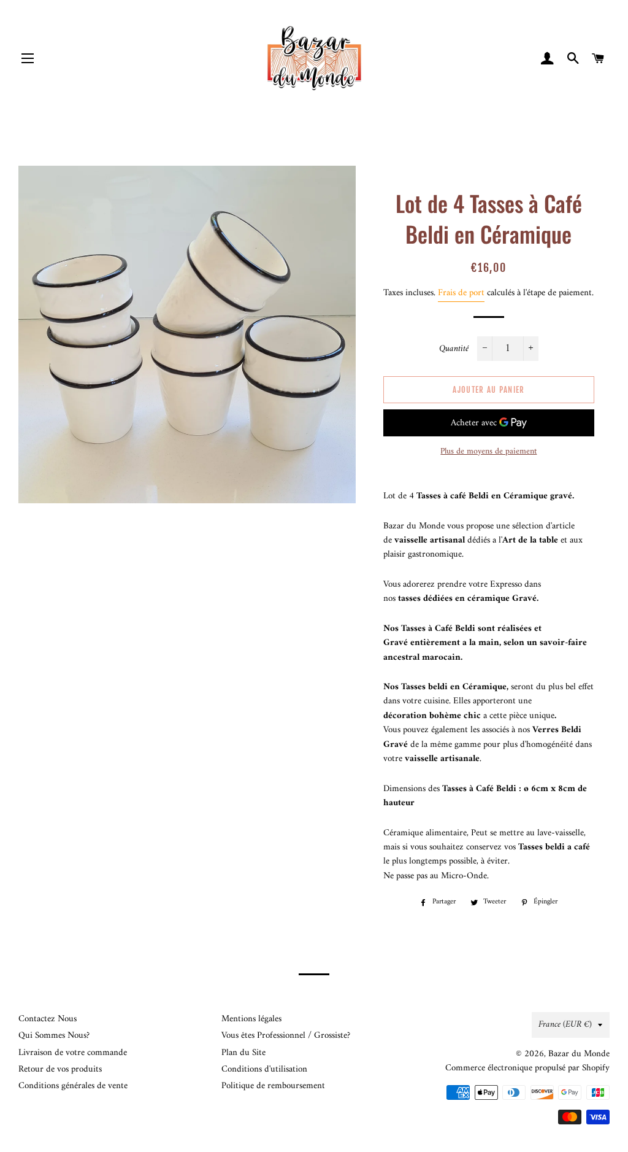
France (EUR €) (565, 1024)
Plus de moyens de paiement (488, 451)
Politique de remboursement (273, 1086)
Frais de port (461, 293)
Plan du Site (243, 1053)
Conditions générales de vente (73, 1086)
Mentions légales (251, 1019)
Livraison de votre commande (72, 1053)
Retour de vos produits (60, 1069)
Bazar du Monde (579, 1054)
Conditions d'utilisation (264, 1069)
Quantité (454, 349)
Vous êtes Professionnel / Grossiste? (285, 1035)
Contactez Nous (47, 1019)
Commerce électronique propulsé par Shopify (527, 1068)
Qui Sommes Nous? (54, 1035)
